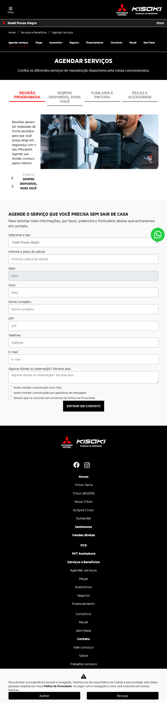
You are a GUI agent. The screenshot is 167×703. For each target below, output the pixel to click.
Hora (11, 285)
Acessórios (83, 587)
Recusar (122, 696)
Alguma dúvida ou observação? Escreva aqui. (40, 369)
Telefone (14, 335)
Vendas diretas (83, 535)
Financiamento (83, 603)
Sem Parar (83, 630)
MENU (11, 12)
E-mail (13, 352)
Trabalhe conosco (83, 664)
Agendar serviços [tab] (18, 42)
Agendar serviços (83, 570)
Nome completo (19, 302)
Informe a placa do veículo (26, 251)
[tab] (27, 96)
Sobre (83, 655)
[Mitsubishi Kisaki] (139, 9)
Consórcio (83, 614)
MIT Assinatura (83, 553)
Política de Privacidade (81, 397)
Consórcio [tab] (116, 42)
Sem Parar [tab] (149, 42)
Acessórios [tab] (56, 42)
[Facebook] (78, 465)
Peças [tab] (39, 42)
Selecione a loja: (19, 235)
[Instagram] (89, 465)
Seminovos (83, 527)
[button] (12, 177)
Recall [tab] (133, 42)
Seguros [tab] (74, 42)
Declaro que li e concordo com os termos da (54, 397)
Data (11, 268)
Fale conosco (83, 647)
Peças (83, 579)
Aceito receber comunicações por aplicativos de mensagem (50, 392)
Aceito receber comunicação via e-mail (37, 387)
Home (12, 32)
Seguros (83, 595)
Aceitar (44, 696)
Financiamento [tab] (94, 42)
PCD (83, 545)
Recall (83, 622)
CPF (11, 318)
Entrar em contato (83, 406)
